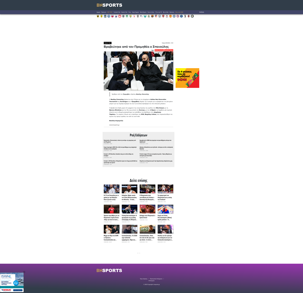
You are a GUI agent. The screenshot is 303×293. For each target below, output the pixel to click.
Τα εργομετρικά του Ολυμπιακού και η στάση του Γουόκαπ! (165, 197)
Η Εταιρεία (151, 280)
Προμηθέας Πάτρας (169, 50)
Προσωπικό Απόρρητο (156, 279)
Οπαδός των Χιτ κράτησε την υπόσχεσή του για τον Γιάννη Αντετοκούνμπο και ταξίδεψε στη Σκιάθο (165, 238)
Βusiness (172, 12)
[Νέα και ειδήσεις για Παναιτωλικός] (130, 16)
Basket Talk (124, 12)
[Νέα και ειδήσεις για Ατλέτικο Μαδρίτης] (155, 16)
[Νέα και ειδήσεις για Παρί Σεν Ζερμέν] (181, 16)
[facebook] (203, 270)
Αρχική (98, 12)
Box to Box (165, 12)
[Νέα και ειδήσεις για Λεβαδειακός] (145, 16)
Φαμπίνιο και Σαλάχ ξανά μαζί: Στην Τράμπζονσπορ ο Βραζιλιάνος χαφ (156, 161)
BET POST (110, 12)
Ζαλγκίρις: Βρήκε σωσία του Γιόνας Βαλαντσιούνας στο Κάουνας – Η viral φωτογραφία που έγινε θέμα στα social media (129, 197)
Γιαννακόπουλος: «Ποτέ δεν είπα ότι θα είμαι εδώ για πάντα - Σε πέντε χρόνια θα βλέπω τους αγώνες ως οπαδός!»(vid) (147, 238)
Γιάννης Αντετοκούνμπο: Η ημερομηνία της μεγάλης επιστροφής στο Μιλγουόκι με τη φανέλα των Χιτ (129, 218)
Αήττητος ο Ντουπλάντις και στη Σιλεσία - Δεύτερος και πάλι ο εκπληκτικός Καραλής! (156, 148)
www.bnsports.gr (114, 125)
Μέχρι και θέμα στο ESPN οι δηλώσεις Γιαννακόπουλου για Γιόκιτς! (111, 238)
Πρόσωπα (103, 12)
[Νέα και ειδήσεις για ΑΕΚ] (97, 16)
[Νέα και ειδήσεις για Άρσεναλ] (163, 16)
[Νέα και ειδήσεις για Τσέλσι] (174, 16)
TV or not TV (158, 12)
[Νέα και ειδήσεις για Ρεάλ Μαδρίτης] (148, 16)
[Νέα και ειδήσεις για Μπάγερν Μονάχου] (177, 16)
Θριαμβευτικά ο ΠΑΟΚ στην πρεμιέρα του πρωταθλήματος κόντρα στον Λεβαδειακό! (155, 141)
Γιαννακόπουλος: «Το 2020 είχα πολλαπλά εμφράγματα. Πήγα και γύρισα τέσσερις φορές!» (129, 238)
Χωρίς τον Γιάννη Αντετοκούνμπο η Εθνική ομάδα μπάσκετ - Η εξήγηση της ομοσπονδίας (165, 218)
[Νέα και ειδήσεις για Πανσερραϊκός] (134, 16)
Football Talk (117, 12)
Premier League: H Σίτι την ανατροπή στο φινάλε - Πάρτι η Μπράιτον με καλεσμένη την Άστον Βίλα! (156, 155)
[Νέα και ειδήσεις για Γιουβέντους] (185, 16)
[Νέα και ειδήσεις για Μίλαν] (188, 16)
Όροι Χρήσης (143, 279)
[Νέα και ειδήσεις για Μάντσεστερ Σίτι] (159, 16)
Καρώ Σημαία (135, 12)
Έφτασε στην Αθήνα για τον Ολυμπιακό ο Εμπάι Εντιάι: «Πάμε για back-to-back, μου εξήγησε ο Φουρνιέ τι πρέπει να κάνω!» (111, 218)
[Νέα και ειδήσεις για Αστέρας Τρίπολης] (105, 16)
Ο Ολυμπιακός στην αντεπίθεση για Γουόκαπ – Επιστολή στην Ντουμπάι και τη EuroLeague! (147, 197)
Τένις (129, 12)
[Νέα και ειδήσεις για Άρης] (101, 16)
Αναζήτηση (201, 12)
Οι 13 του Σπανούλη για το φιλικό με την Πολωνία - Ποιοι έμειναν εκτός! (111, 197)
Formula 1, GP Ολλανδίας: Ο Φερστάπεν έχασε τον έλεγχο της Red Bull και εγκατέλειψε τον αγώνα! (120, 162)
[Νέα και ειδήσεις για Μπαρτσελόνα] (152, 16)
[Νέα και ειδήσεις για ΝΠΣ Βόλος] (112, 16)
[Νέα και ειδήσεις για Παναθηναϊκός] (126, 16)
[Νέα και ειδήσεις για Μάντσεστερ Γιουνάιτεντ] (170, 16)
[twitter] (205, 270)
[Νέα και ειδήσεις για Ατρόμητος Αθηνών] (108, 16)
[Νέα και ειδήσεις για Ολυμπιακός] (119, 16)
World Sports (143, 12)
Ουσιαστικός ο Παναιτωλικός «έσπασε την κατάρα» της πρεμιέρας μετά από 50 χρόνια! (120, 141)
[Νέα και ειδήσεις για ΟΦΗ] (123, 16)
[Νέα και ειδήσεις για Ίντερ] (192, 16)
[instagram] (201, 270)
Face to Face (151, 12)
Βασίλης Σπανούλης (159, 50)
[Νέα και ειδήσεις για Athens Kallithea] (141, 16)
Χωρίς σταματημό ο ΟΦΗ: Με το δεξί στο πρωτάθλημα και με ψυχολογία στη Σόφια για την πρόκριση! (120, 148)
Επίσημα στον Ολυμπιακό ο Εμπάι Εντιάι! (147, 217)
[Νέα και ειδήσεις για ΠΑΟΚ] (137, 16)
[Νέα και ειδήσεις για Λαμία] (116, 16)
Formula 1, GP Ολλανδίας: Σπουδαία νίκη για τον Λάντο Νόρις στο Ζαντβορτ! (118, 155)
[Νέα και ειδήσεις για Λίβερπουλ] (166, 16)
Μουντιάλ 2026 (179, 12)
